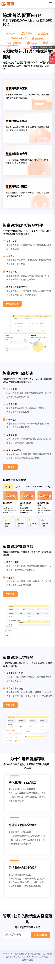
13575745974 (37, 957)
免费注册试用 (12, 304)
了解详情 (10, 467)
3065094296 (27, 960)
